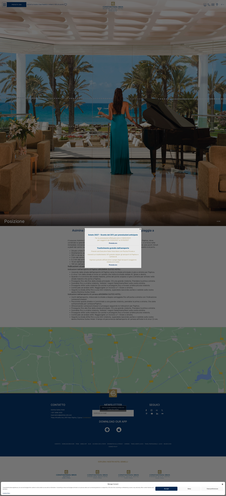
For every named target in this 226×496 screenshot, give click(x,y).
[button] (222, 484)
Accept (166, 489)
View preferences (212, 489)
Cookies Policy (6, 493)
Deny (189, 489)
